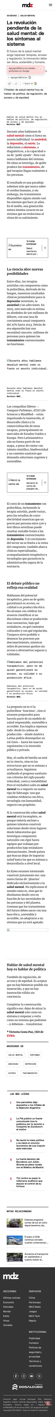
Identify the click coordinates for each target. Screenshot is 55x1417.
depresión (16, 143)
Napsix (32, 1320)
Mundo (7, 1311)
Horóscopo (35, 1302)
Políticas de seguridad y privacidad (35, 1352)
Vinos (6, 1320)
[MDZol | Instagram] (23, 1376)
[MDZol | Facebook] (15, 1376)
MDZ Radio (35, 1306)
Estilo (6, 1316)
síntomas (29, 147)
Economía (8, 1302)
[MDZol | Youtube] (31, 1376)
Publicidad (34, 1338)
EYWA (11, 1035)
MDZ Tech (34, 1316)
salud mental (15, 135)
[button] (50, 5)
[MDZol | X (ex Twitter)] (39, 1376)
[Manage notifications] (47, 1403)
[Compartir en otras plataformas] (16, 83)
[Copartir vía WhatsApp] (10, 83)
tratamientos (31, 167)
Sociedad (12, 16)
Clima (32, 1297)
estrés (31, 143)
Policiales (8, 1306)
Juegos (33, 1311)
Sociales (7, 1325)
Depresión (30, 1064)
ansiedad (40, 139)
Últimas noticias (11, 1297)
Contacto (34, 1343)
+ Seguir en (28, 84)
